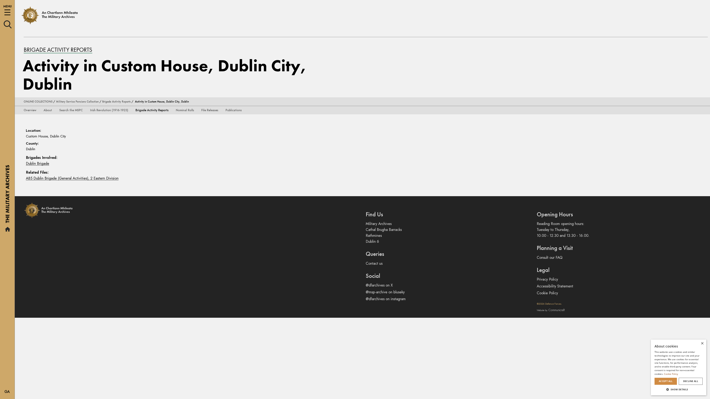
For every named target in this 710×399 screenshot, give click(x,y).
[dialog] (678, 367)
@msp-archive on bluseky (385, 292)
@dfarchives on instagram (386, 299)
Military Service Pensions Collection (77, 101)
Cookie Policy (547, 293)
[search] (8, 24)
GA (7, 391)
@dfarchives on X (379, 285)
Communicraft (551, 310)
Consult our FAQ (549, 257)
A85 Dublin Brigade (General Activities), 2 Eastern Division (72, 178)
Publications (234, 110)
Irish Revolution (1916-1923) (109, 110)
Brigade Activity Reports (58, 50)
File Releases (209, 110)
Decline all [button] (690, 381)
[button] (679, 389)
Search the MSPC (71, 110)
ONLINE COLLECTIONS (38, 101)
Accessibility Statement (555, 286)
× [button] (702, 343)
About (48, 110)
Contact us (374, 263)
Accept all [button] (666, 381)
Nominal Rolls (185, 110)
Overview (30, 110)
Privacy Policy (547, 279)
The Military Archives (7, 195)
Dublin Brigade (37, 163)
